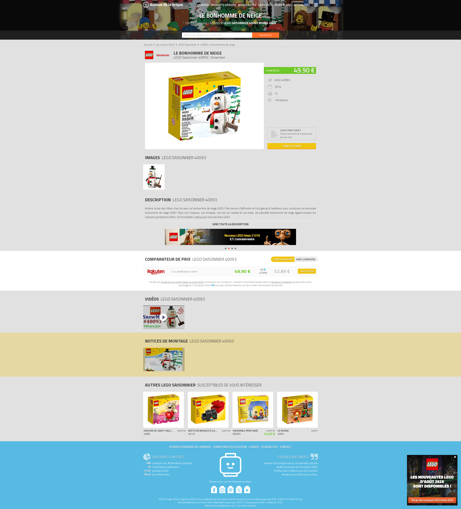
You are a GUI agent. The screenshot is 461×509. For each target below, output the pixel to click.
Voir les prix (292, 146)
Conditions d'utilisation (230, 447)
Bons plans (283, 5)
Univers (203, 5)
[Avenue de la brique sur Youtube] (247, 488)
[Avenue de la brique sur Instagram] (222, 488)
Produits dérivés (223, 5)
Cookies (254, 447)
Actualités (302, 5)
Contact (286, 447)
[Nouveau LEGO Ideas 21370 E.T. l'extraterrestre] (230, 237)
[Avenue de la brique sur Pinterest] (230, 488)
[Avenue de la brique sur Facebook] (214, 488)
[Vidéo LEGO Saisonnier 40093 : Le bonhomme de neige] (163, 317)
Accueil (148, 45)
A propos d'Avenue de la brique (190, 447)
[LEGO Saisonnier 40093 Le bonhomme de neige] (154, 188)
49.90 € (304, 70)
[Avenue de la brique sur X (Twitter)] (239, 488)
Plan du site (269, 447)
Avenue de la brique (163, 4)
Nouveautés (247, 5)
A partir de (272, 70)
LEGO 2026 (265, 5)
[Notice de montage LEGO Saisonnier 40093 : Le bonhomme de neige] (163, 359)
